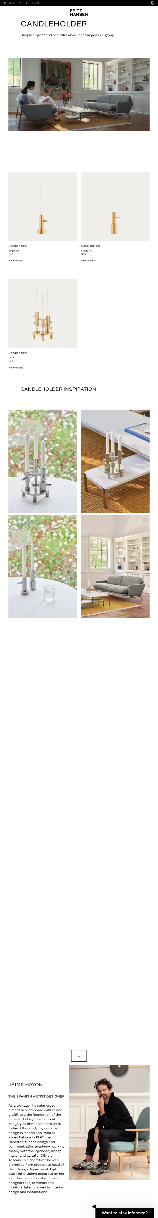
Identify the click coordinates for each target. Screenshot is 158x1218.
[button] (124, 1213)
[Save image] (72, 414)
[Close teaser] (94, 1206)
